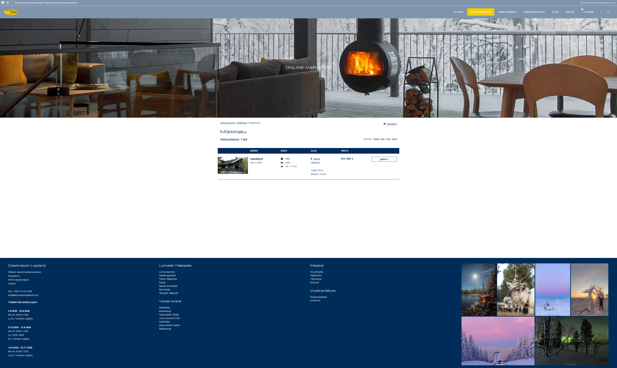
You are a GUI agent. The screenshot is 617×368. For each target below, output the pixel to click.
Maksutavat (165, 328)
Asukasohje (165, 311)
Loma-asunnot (166, 271)
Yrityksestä (315, 275)
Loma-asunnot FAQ (169, 318)
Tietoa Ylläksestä (168, 278)
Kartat (162, 282)
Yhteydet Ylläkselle (168, 293)
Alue (388, 139)
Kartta (316, 158)
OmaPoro (315, 300)
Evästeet (314, 282)
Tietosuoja (315, 278)
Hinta (394, 139)
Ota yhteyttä (316, 271)
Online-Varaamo (227, 122)
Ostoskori (392, 123)
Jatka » (384, 159)
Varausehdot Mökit (169, 314)
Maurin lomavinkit (168, 285)
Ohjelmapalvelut (167, 275)
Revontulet (164, 289)
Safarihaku (164, 321)
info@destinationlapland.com (23, 295)
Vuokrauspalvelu (318, 296)
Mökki (376, 139)
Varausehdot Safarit (169, 325)
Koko (382, 139)
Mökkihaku (242, 122)
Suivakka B (256, 158)
